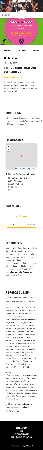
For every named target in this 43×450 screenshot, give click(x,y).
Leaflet (18, 168)
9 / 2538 (22, 50)
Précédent (8, 50)
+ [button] (8, 146)
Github (34, 446)
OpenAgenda (21, 428)
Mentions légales (21, 434)
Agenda (7, 15)
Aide (21, 431)
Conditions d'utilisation (21, 437)
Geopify (26, 168)
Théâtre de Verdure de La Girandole (21, 297)
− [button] (8, 149)
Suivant (36, 50)
